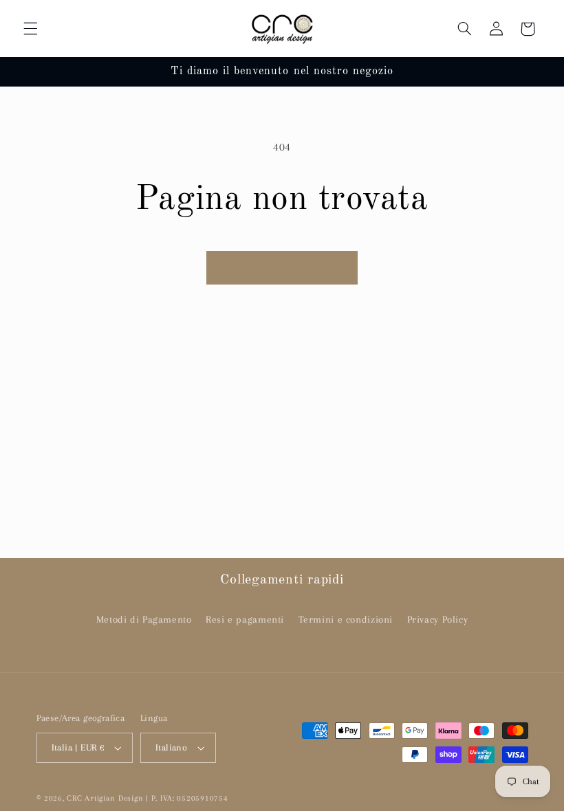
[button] (30, 29)
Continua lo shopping (282, 267)
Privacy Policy (437, 619)
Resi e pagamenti (245, 619)
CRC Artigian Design (105, 798)
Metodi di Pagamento (144, 619)
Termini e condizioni (346, 619)
